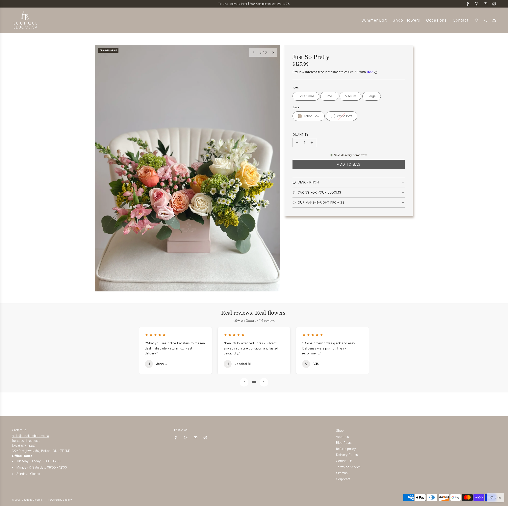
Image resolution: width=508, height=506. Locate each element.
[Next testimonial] (264, 382)
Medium (350, 96)
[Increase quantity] (311, 142)
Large (372, 96)
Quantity (300, 135)
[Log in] (485, 20)
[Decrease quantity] (297, 142)
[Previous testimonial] (244, 382)
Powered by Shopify (60, 499)
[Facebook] (468, 4)
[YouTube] (485, 4)
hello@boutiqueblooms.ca (30, 436)
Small (329, 96)
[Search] (476, 20)
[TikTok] (494, 4)
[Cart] (494, 20)
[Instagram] (476, 4)
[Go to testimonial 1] (254, 382)
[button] (253, 52)
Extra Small (306, 96)
